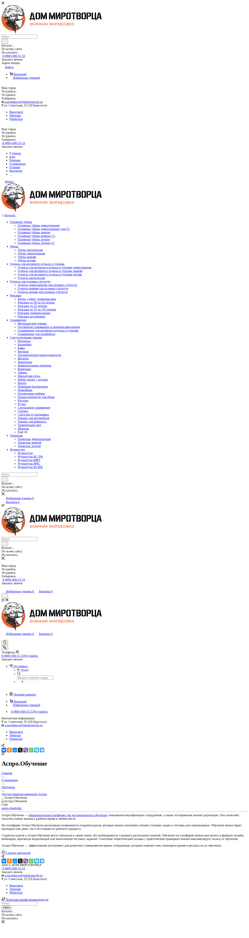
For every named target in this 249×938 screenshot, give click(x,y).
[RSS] (3, 754)
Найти (6, 907)
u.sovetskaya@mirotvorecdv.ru (23, 102)
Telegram (15, 115)
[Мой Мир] (14, 750)
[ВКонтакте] (4, 750)
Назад (25, 669)
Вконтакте (16, 112)
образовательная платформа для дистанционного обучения (68, 815)
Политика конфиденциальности (27, 899)
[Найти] (5, 41)
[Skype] (36, 750)
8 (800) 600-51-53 (14, 56)
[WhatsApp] (31, 750)
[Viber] (25, 750)
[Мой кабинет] (3, 587)
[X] (20, 750)
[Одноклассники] (9, 750)
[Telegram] (42, 750)
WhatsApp (16, 119)
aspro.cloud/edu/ (12, 808)
